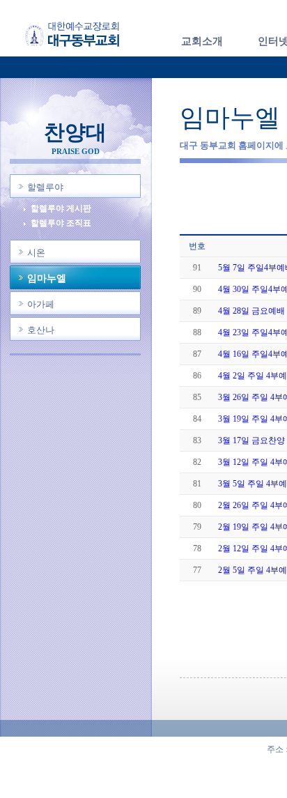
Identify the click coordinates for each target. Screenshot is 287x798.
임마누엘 (46, 278)
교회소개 (202, 41)
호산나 (40, 330)
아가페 (40, 304)
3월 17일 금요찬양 (251, 440)
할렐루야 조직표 (61, 223)
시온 (36, 252)
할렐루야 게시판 (61, 208)
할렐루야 (45, 187)
